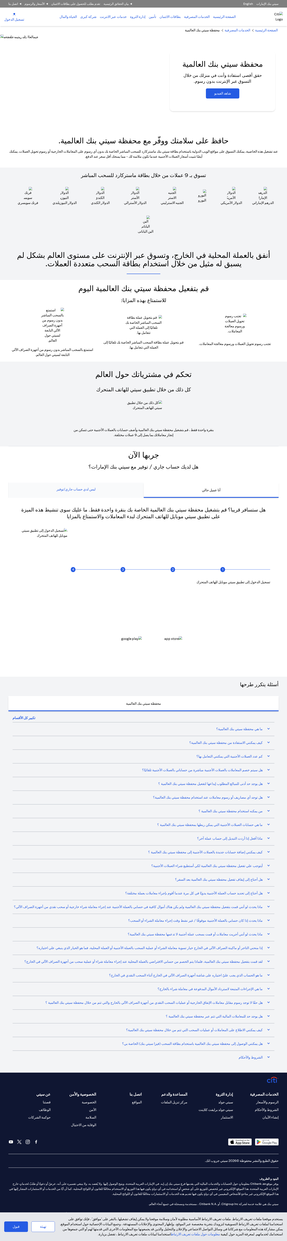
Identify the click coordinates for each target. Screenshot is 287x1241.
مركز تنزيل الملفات (174, 1102)
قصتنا (47, 1102)
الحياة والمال (68, 17)
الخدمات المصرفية (197, 17)
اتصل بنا (13, 3)
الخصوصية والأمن (82, 1094)
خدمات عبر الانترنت (113, 17)
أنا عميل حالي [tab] (211, 490)
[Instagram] (27, 1141)
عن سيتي (43, 1094)
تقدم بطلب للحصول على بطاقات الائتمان (75, 3)
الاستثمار (227, 1117)
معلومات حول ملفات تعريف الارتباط (195, 1234)
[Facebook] (36, 1141)
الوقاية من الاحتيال (83, 1125)
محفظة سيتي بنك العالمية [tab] (143, 704)
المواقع (137, 1102)
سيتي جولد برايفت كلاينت (216, 1110)
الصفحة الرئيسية (224, 17)
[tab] (197, 17)
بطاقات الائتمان (170, 17)
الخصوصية (89, 1102)
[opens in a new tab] (163, 642)
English (248, 3)
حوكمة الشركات (39, 1117)
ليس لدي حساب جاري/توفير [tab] (76, 489)
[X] (19, 1141)
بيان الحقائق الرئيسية (116, 3)
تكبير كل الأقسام (24, 718)
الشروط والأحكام (267, 1110)
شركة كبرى (88, 17)
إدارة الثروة (137, 17)
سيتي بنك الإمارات (267, 3)
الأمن (92, 1110)
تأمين (152, 17)
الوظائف (45, 1110)
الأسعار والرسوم (35, 3)
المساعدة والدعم (174, 1094)
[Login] (14, 14)
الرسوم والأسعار (267, 1102)
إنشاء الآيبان (270, 1117)
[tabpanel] (143, 583)
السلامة (91, 1117)
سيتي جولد (225, 1102)
